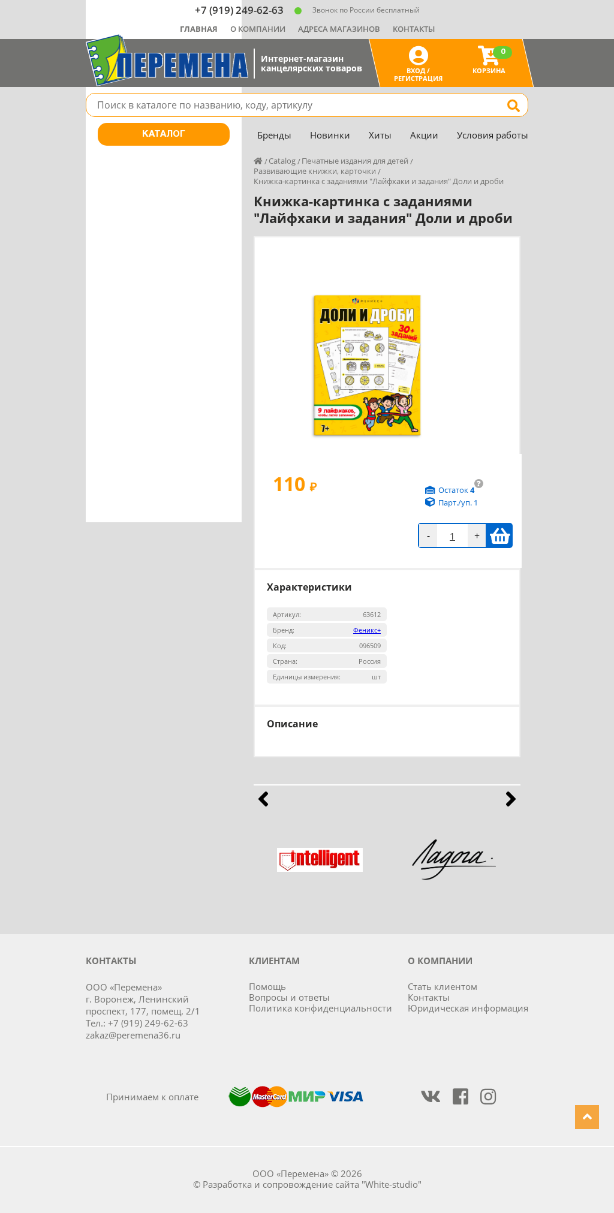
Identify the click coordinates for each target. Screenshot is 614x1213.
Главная (199, 28)
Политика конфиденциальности (320, 1008)
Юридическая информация (468, 1008)
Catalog (282, 160)
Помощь (267, 986)
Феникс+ (367, 629)
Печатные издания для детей (355, 160)
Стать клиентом (442, 986)
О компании (257, 28)
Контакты (414, 28)
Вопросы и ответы (289, 997)
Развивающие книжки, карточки (315, 170)
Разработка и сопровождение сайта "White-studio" (312, 1184)
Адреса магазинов (339, 28)
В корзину (500, 535)
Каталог (163, 134)
